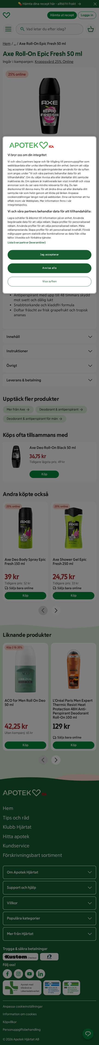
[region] (50, 215)
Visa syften (49, 281)
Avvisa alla (49, 268)
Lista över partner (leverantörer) (27, 242)
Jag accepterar (49, 254)
